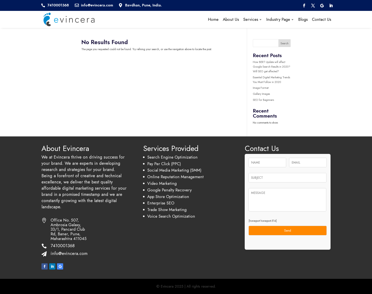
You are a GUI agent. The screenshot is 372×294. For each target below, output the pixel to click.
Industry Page (278, 19)
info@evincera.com (69, 253)
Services (250, 19)
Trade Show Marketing (167, 210)
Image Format (261, 88)
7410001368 (63, 245)
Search (284, 43)
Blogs (303, 19)
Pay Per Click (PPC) (164, 164)
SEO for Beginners (263, 100)
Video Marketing (162, 183)
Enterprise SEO (160, 203)
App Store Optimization (168, 197)
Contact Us (321, 19)
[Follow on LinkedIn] (331, 5)
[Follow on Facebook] (304, 5)
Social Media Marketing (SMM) (174, 170)
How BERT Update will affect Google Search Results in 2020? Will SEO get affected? (271, 66)
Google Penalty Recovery (169, 190)
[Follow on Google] (322, 5)
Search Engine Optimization (172, 157)
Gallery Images (261, 94)
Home (213, 19)
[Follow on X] (313, 5)
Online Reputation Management (175, 177)
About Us (231, 19)
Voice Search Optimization (171, 216)
